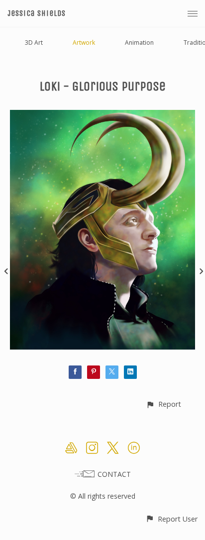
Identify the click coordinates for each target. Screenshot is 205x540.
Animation (139, 42)
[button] (163, 404)
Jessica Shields (36, 13)
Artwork (84, 42)
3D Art (34, 42)
